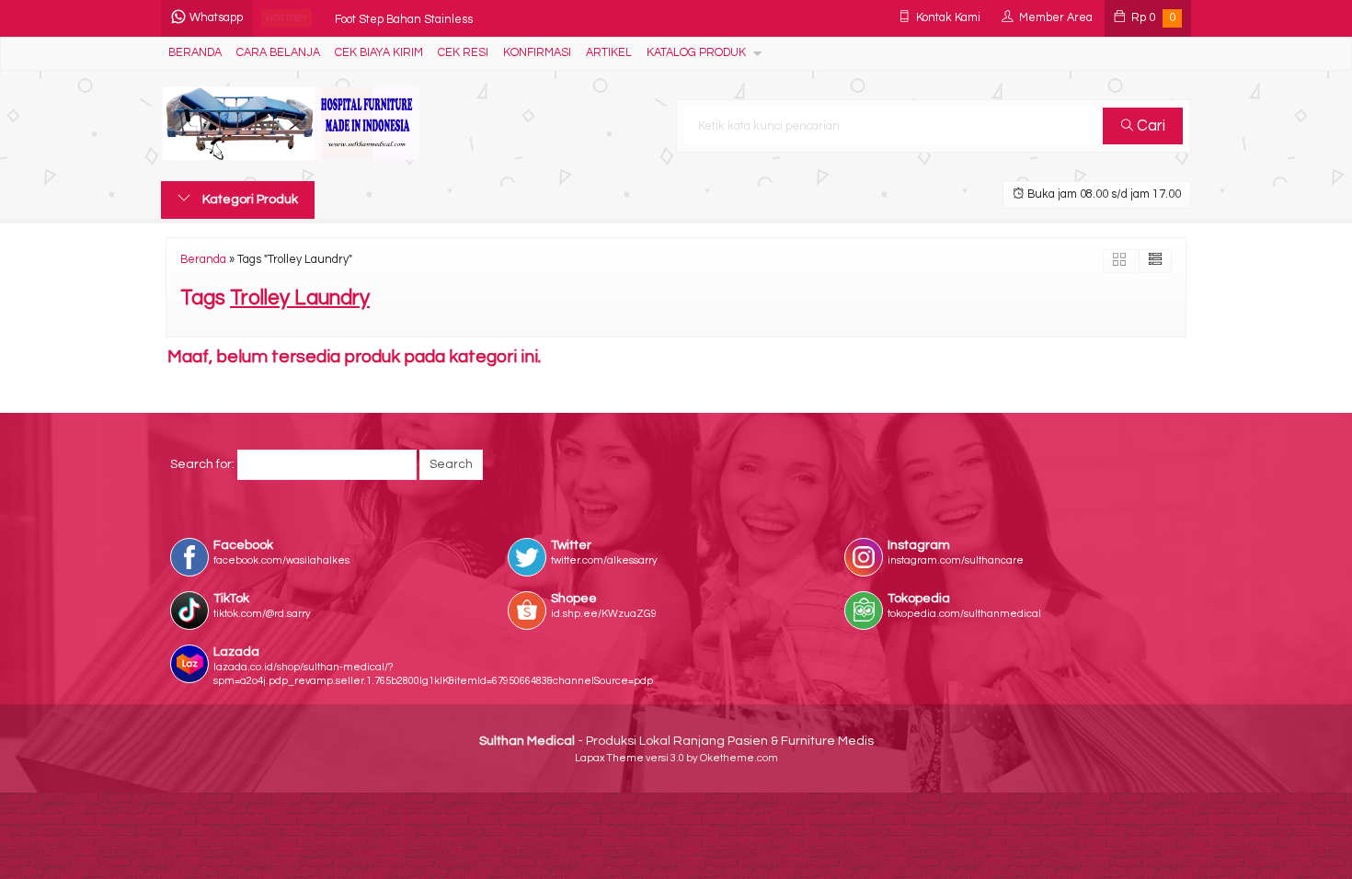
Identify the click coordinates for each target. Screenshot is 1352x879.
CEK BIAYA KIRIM (379, 53)
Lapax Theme (609, 758)
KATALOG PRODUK (696, 53)
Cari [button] (1149, 126)
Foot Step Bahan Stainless (404, 18)
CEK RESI (463, 53)
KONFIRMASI (537, 53)
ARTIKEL (609, 53)
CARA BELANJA (278, 53)
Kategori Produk (249, 199)
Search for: (202, 464)
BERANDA (195, 53)
